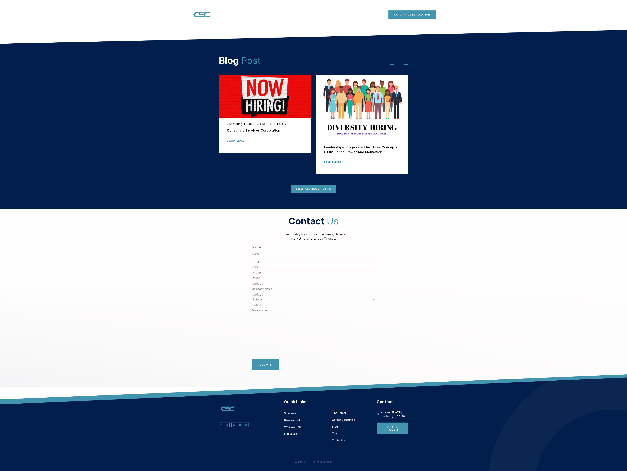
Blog (354, 14)
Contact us (377, 14)
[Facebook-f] (221, 425)
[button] (392, 65)
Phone (256, 272)
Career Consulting (336, 14)
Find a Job (293, 14)
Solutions (224, 14)
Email (256, 261)
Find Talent (310, 14)
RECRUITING (265, 124)
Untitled (257, 283)
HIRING (249, 124)
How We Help (246, 14)
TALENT (282, 124)
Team (364, 14)
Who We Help (270, 14)
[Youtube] (240, 425)
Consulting (234, 124)
